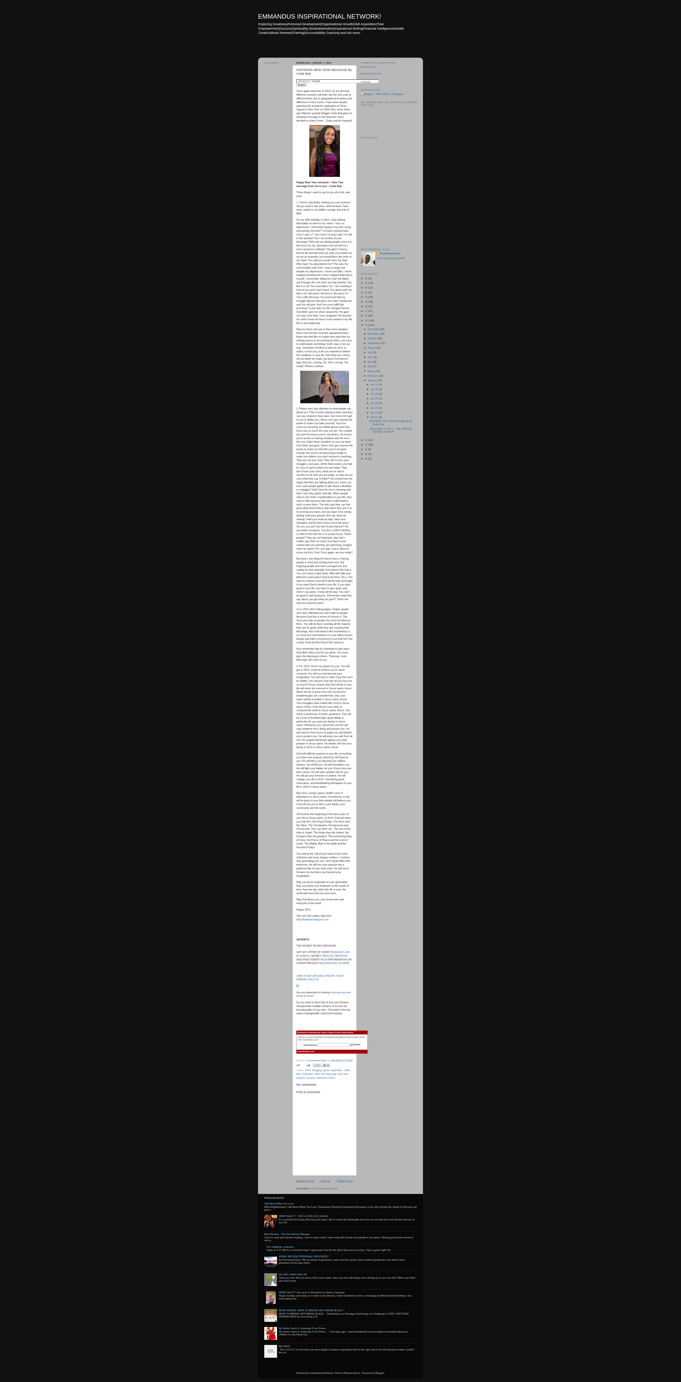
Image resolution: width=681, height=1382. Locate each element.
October (372, 338)
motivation (308, 1074)
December (374, 329)
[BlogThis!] (318, 1065)
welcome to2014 (326, 1078)
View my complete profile (391, 258)
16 (366, 315)
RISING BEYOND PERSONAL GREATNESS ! (304, 1256)
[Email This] (314, 1065)
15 (366, 320)
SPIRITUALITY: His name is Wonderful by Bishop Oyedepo (312, 1292)
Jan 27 (374, 398)
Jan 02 (374, 412)
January (372, 380)
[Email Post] (308, 1065)
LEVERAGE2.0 (331, 963)
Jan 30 (374, 389)
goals (326, 1070)
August (372, 347)
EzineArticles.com (305, 1051)
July (370, 352)
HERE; (346, 963)
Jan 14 (374, 408)
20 (366, 297)
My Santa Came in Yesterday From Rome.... (303, 1328)
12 (366, 444)
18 (366, 306)
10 (366, 454)
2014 (308, 1070)
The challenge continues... (281, 1247)
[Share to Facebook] (324, 1065)
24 (366, 287)
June (371, 357)
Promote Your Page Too (371, 74)
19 (366, 301)
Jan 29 (374, 394)
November (374, 333)
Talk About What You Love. (279, 1203)
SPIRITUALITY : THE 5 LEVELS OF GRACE (303, 1216)
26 (366, 278)
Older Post (345, 1181)
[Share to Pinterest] (328, 1065)
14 (366, 325)
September (374, 343)
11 (366, 449)
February (373, 376)
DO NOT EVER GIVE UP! (293, 1274)
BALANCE (284, 1346)
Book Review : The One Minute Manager (287, 1234)
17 (366, 311)
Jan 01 (374, 417)
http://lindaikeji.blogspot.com (312, 919)
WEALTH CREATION (334, 955)
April (370, 366)
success (310, 1078)
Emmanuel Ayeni (368, 67)
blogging (317, 1070)
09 (366, 458)
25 (366, 283)
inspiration (336, 1070)
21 (366, 292)
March (371, 371)
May (370, 361)
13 (366, 440)
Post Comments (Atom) (325, 1188)
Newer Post (305, 1181)
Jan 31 (374, 384)
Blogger (379, 1373)
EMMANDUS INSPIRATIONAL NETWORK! (319, 16)
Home (325, 1181)
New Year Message (326, 1074)
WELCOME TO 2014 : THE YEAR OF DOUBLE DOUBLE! (391, 430)
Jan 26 (374, 403)
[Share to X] (321, 1065)
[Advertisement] (326, 49)
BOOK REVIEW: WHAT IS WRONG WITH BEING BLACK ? (311, 1310)
